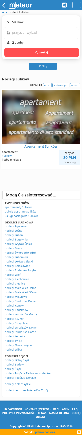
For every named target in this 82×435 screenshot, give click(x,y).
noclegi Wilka (13, 349)
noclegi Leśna (13, 230)
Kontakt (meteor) (38, 409)
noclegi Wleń (13, 274)
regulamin (61, 409)
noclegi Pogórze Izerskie (20, 377)
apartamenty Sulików (18, 207)
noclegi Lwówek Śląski (19, 261)
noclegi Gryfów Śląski (18, 244)
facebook (14, 409)
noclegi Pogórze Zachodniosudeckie (28, 373)
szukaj (43, 52)
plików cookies (45, 432)
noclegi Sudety (14, 364)
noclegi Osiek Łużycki (18, 345)
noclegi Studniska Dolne (20, 301)
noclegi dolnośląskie (18, 384)
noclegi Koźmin (14, 319)
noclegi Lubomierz (16, 257)
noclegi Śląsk (13, 369)
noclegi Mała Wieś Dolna (20, 288)
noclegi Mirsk (13, 248)
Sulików (7, 156)
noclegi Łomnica (15, 336)
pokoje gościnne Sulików (20, 211)
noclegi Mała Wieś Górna (21, 292)
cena (46, 85)
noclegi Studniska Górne (20, 332)
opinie (74, 85)
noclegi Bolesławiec (17, 266)
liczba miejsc (60, 85)
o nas (42, 413)
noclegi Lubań (14, 235)
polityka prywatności (18, 413)
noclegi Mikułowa (16, 296)
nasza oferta (59, 413)
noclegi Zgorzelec (16, 226)
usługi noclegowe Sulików (21, 216)
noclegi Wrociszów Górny (21, 314)
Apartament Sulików (41, 146)
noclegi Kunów (14, 305)
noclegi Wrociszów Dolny (20, 327)
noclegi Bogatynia (16, 239)
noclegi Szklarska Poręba (20, 270)
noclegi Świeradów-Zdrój (20, 252)
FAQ (75, 409)
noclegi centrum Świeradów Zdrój (26, 390)
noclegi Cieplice (15, 283)
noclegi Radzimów (16, 310)
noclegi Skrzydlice (16, 323)
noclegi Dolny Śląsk (17, 360)
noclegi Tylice (13, 341)
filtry (44, 66)
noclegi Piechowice (17, 279)
